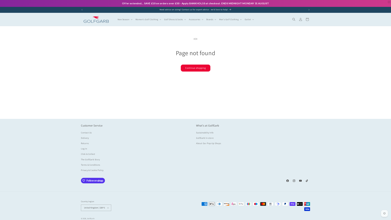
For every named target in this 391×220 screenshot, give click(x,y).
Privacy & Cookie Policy (92, 170)
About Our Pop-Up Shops (208, 143)
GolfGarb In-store (205, 138)
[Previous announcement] (82, 10)
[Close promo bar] (389, 2)
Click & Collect (88, 154)
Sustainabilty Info (205, 132)
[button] (125, 19)
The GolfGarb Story (90, 159)
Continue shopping (195, 67)
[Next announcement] (309, 10)
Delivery (85, 138)
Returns (85, 143)
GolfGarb (91, 218)
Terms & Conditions (90, 164)
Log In (84, 148)
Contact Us (86, 132)
